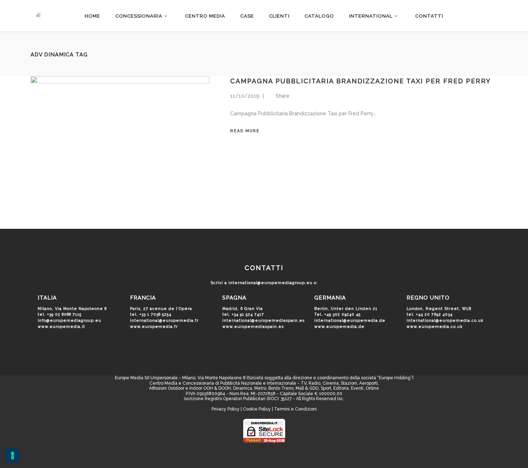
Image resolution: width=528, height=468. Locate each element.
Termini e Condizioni (295, 409)
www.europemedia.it (61, 326)
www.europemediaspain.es (253, 326)
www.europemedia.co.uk (435, 326)
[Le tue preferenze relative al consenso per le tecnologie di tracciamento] (12, 455)
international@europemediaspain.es (263, 320)
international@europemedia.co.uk (445, 320)
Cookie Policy (257, 409)
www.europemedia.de (339, 326)
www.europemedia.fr (154, 326)
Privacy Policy (226, 409)
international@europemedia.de (349, 320)
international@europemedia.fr (164, 320)
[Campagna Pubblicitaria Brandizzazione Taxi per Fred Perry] (120, 142)
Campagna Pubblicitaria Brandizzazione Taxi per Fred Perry (360, 81)
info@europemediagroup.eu (69, 320)
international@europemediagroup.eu (270, 283)
